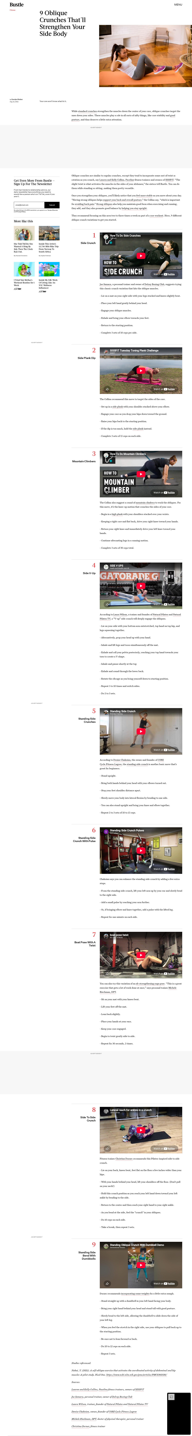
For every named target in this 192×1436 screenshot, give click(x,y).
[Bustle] (17, 4)
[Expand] (170, 1395)
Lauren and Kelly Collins (111, 179)
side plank (117, 406)
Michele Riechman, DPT (84, 1418)
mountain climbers (145, 502)
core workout (156, 215)
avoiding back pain (84, 203)
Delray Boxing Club (154, 284)
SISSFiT (169, 179)
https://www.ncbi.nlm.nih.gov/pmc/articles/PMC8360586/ (136, 1374)
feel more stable (144, 195)
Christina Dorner (124, 1158)
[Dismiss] (188, 1395)
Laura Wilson (120, 614)
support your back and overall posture (122, 199)
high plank (117, 514)
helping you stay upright (134, 208)
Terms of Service (52, 210)
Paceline (130, 179)
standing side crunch (137, 764)
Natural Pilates (160, 614)
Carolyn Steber (17, 99)
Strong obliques (104, 203)
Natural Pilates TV (138, 1404)
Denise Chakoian (121, 759)
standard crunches (87, 111)
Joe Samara (105, 284)
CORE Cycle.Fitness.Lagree (123, 1411)
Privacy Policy (21, 212)
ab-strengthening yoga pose (150, 983)
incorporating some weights (135, 1293)
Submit (52, 205)
